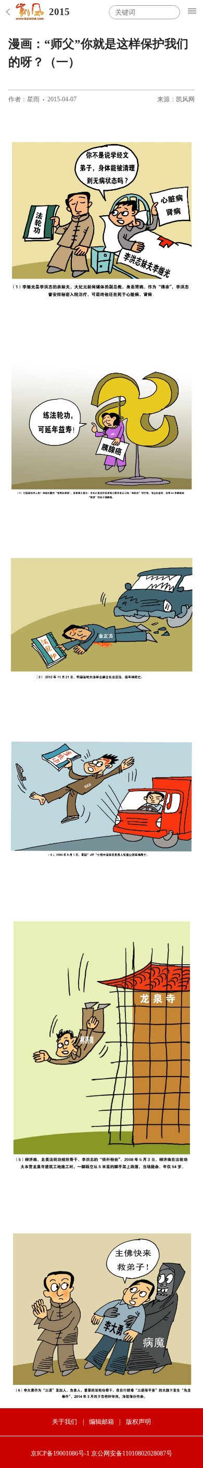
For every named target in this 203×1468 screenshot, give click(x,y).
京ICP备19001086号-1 (60, 1453)
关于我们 (64, 1421)
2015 (59, 11)
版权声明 (138, 1421)
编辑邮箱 (101, 1421)
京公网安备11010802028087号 (131, 1453)
